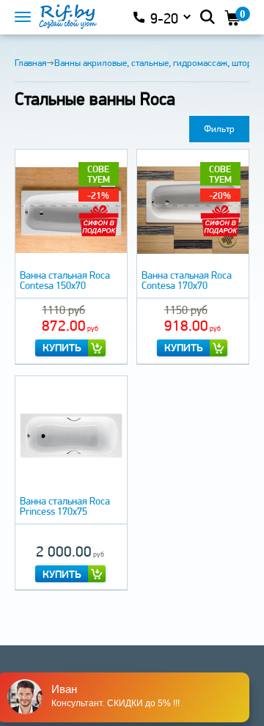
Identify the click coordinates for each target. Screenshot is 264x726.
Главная (30, 62)
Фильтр (219, 128)
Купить (62, 347)
